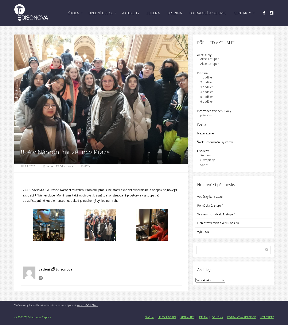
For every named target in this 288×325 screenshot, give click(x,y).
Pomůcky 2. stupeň (210, 205)
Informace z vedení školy (214, 111)
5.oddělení (207, 97)
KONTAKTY (242, 13)
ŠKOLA (73, 13)
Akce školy (204, 55)
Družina (202, 73)
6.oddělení (207, 101)
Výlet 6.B (203, 232)
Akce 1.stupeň (209, 59)
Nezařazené (205, 133)
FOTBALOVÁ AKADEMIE (207, 13)
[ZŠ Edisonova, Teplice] (31, 13)
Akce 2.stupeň (209, 64)
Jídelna (201, 124)
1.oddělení (207, 77)
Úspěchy (203, 151)
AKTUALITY (130, 13)
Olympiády (207, 160)
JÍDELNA (153, 13)
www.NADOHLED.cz (87, 305)
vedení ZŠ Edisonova (59, 166)
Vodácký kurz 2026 (210, 197)
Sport (204, 165)
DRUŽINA (174, 13)
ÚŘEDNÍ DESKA (101, 13)
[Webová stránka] (41, 278)
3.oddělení (207, 87)
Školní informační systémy (215, 142)
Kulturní (205, 155)
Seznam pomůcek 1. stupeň (216, 214)
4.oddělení (207, 92)
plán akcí (206, 115)
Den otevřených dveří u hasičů (218, 223)
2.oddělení (207, 82)
